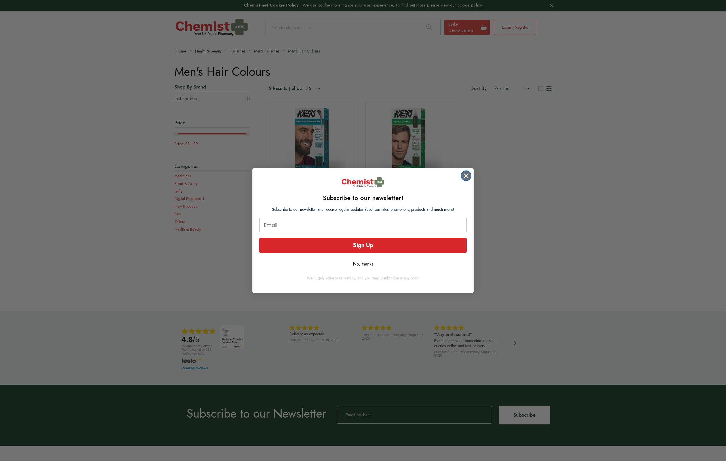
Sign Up (363, 245)
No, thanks (363, 264)
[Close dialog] (466, 175)
